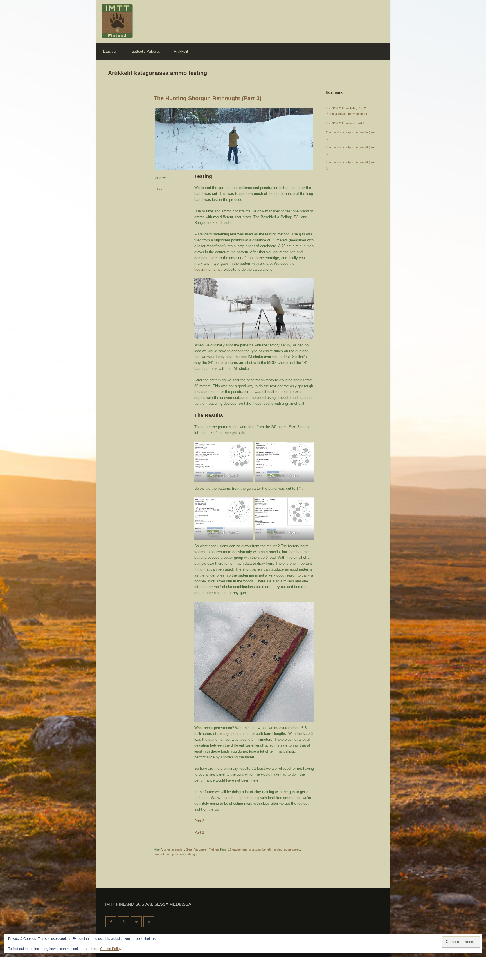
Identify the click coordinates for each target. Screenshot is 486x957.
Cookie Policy (110, 949)
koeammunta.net (208, 269)
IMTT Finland (117, 21)
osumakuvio (162, 854)
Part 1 (199, 832)
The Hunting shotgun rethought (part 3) (208, 98)
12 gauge (234, 849)
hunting (277, 849)
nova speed (292, 849)
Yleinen (214, 849)
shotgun (192, 854)
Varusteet (200, 849)
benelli (266, 849)
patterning (179, 854)
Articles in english (172, 849)
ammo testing (251, 849)
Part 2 (199, 821)
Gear (189, 849)
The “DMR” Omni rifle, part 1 (345, 123)
